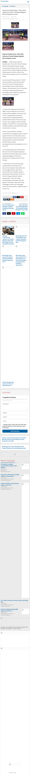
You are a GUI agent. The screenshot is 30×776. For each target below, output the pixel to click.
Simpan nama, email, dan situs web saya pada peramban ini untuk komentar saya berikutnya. (14, 426)
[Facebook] (14, 197)
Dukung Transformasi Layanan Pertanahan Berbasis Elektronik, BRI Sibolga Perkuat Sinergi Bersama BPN (14, 439)
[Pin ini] (13, 213)
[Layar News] (4, 1)
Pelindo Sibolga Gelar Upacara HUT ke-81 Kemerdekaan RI (8, 384)
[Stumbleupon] (8, 199)
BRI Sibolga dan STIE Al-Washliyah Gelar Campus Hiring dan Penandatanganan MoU (21, 239)
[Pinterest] (22, 197)
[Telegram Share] (18, 213)
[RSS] (12, 199)
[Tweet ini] (9, 213)
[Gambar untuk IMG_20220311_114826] (15, 25)
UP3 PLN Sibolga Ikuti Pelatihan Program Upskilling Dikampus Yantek (8, 207)
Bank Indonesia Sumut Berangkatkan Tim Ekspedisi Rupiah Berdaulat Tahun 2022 (22, 207)
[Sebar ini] (4, 213)
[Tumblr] (5, 199)
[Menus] (28, 1)
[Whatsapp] (23, 213)
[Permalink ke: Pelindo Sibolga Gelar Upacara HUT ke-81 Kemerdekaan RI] (8, 324)
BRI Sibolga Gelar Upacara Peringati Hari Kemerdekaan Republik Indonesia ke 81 (7, 259)
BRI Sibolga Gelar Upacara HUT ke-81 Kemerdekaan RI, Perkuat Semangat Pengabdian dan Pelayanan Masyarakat (21, 260)
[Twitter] (18, 197)
